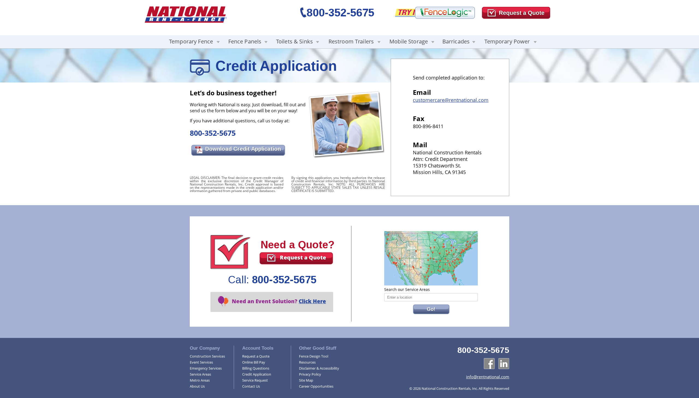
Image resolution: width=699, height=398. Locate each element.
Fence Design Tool (313, 356)
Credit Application (256, 374)
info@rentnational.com (487, 376)
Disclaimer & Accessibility (319, 368)
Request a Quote (303, 257)
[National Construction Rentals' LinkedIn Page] (503, 363)
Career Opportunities (316, 386)
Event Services (201, 362)
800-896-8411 (428, 126)
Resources (307, 362)
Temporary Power (507, 41)
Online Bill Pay (253, 362)
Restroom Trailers (351, 41)
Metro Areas (200, 380)
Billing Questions (255, 368)
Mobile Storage (408, 41)
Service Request (255, 380)
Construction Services (207, 356)
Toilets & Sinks (294, 41)
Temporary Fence (191, 41)
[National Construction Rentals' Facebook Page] (489, 363)
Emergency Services (206, 368)
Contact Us (251, 386)
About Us (197, 386)
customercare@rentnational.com (450, 100)
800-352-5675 (340, 13)
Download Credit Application (243, 149)
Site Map (306, 380)
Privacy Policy (310, 374)
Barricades (456, 41)
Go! (431, 309)
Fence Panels (245, 41)
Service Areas (200, 374)
